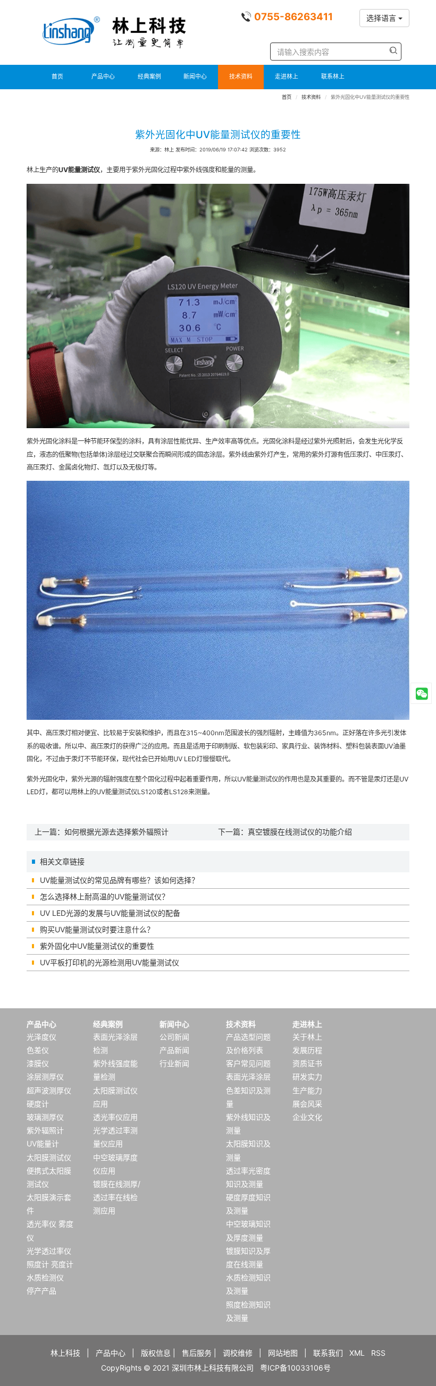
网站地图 (283, 1352)
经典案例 (149, 76)
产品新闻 (174, 1050)
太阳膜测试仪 (49, 1157)
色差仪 (38, 1050)
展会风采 (307, 1103)
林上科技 (65, 1352)
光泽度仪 (41, 1036)
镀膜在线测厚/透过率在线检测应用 (116, 1197)
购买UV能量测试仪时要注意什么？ (97, 929)
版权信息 (156, 1352)
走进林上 (286, 76)
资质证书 (307, 1063)
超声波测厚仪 (49, 1090)
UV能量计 (43, 1143)
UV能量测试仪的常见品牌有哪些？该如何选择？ (119, 880)
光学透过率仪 (49, 1250)
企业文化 (307, 1116)
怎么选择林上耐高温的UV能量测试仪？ (104, 896)
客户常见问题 (248, 1063)
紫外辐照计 (45, 1130)
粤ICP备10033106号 (295, 1367)
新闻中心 (195, 76)
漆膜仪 (38, 1063)
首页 (57, 76)
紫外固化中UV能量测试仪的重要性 (97, 945)
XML (357, 1352)
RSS (378, 1352)
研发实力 (307, 1076)
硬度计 (38, 1103)
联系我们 (328, 1352)
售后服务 (197, 1352)
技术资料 (241, 76)
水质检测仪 (45, 1277)
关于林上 (307, 1036)
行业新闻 (174, 1063)
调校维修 (238, 1352)
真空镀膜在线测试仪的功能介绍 (300, 831)
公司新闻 (174, 1036)
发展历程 (307, 1050)
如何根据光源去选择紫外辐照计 (116, 831)
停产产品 (41, 1290)
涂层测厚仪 (45, 1076)
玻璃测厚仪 (45, 1116)
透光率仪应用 (115, 1116)
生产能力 (307, 1090)
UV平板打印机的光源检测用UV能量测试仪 (109, 962)
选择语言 (382, 17)
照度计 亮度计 (50, 1264)
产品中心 (103, 76)
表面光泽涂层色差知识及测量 (248, 1090)
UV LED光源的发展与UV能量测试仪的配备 (110, 912)
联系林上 (333, 76)
